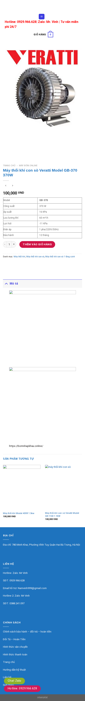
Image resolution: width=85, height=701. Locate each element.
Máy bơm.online (28, 165)
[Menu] (41, 16)
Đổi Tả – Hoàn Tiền (14, 639)
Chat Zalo (14, 680)
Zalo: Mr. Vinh (48, 22)
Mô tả (14, 283)
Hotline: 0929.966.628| (21, 22)
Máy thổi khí (19, 256)
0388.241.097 (17, 603)
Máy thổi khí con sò (35, 256)
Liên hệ (7, 677)
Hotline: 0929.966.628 (22, 688)
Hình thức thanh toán (15, 654)
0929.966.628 (17, 580)
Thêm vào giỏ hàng (37, 244)
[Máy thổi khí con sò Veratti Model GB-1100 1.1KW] (64, 487)
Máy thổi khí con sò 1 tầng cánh (60, 256)
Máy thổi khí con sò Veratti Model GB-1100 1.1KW (62, 514)
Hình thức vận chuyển (15, 646)
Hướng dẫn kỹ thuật (14, 669)
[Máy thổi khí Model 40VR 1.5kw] (22, 487)
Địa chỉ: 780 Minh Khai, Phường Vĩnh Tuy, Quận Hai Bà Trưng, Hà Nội (41, 544)
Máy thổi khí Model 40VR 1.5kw (18, 513)
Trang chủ (9, 165)
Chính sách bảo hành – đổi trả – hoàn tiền (27, 631)
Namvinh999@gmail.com (32, 588)
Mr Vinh (23, 572)
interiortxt (42, 697)
